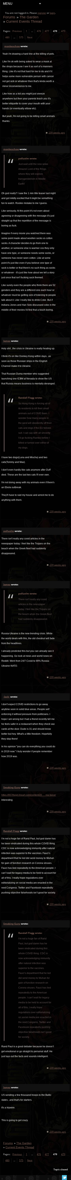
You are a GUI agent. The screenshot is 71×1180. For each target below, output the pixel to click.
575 (21, 37)
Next (29, 37)
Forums (9, 17)
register (41, 13)
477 (47, 31)
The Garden (29, 17)
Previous (17, 31)
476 (39, 31)
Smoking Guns (11, 787)
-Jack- (6, 696)
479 (63, 31)
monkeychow (12, 46)
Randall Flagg (11, 831)
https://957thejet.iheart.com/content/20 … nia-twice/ (28, 795)
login (52, 13)
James (6, 341)
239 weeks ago (57, 132)
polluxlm (8, 531)
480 (7, 37)
